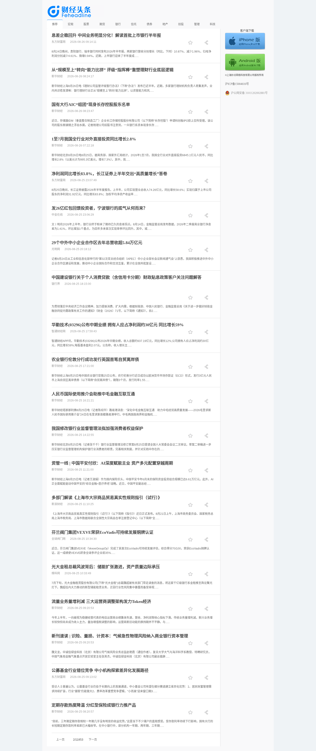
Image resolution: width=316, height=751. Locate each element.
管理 (197, 24)
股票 (86, 24)
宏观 (70, 24)
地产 (165, 24)
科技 (212, 24)
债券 (149, 24)
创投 (181, 24)
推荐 (55, 24)
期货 (102, 24)
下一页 (93, 739)
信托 (133, 24)
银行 (118, 24)
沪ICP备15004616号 (237, 84)
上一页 (60, 739)
